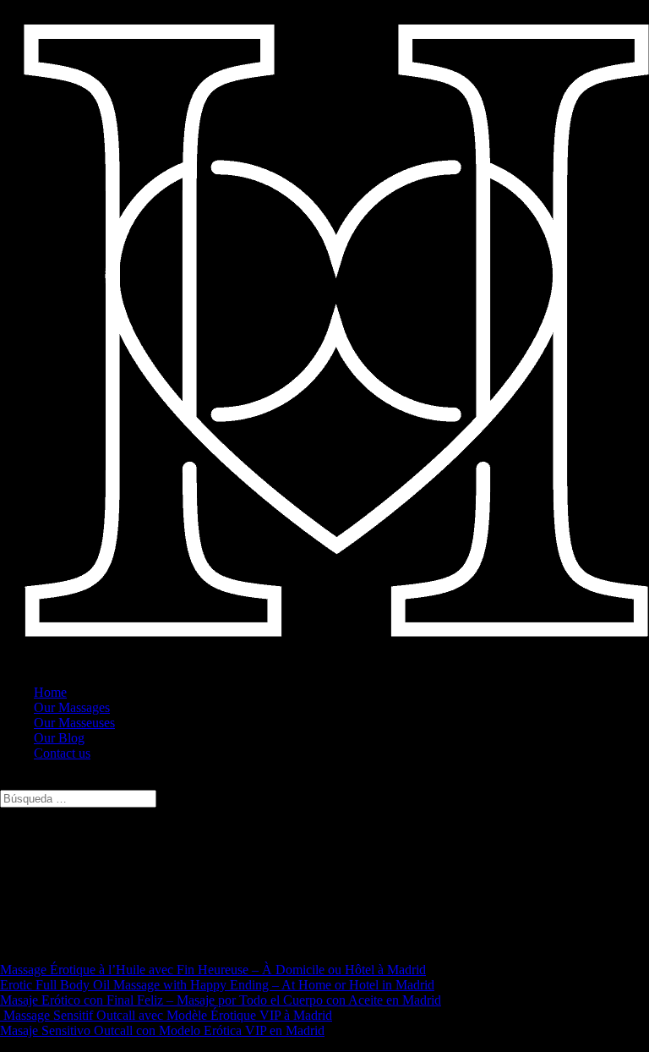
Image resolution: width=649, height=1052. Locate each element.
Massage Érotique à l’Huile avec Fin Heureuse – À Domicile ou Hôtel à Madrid (213, 969)
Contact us (62, 753)
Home (50, 692)
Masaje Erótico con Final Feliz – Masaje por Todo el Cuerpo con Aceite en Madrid (220, 1000)
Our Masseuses (74, 722)
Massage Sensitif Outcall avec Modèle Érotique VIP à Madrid (166, 1015)
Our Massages (72, 707)
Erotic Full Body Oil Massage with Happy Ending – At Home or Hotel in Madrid (217, 985)
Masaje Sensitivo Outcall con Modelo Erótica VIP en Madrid (162, 1030)
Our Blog (59, 738)
